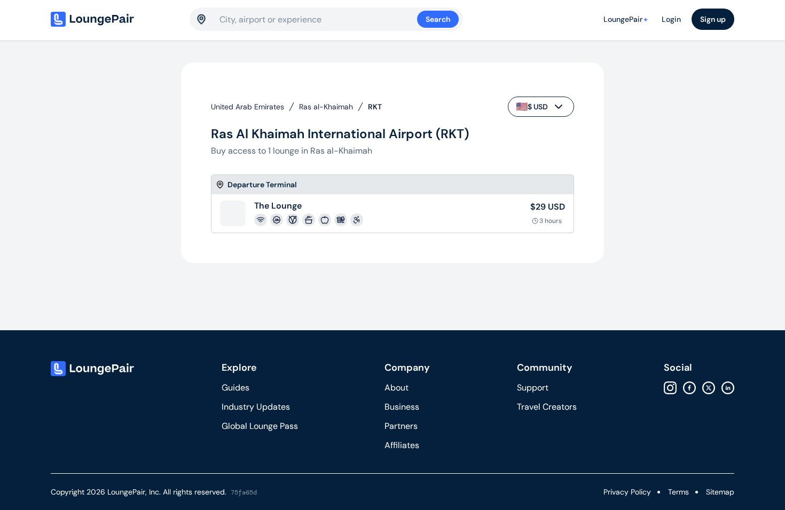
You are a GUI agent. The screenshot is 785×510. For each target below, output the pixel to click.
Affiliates (401, 445)
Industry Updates (256, 406)
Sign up (713, 19)
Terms (678, 492)
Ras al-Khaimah (326, 106)
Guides (235, 387)
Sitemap (720, 492)
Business (401, 406)
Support (532, 387)
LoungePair (625, 19)
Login (671, 19)
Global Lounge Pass (260, 426)
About (396, 387)
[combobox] (318, 19)
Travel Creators (547, 406)
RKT (375, 106)
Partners (401, 426)
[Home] (115, 19)
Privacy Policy (627, 492)
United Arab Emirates (247, 106)
